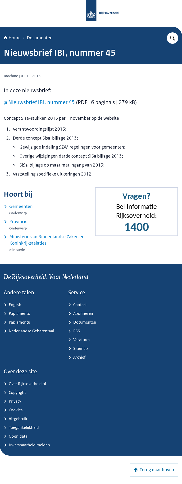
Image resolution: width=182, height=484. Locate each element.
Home (15, 38)
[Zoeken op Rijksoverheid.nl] (172, 38)
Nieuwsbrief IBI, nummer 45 (41, 102)
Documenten (40, 38)
